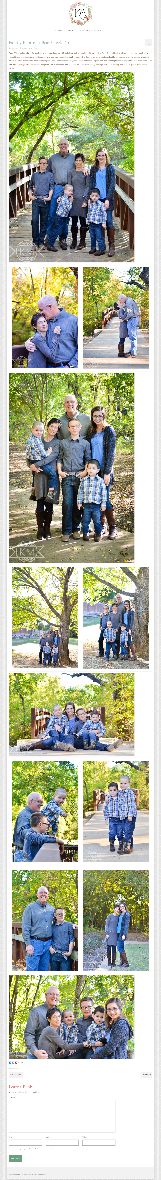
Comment (12, 1097)
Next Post (147, 1075)
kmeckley (15, 48)
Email (47, 1137)
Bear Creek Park (14, 1068)
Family (30, 48)
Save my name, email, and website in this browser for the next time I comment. (35, 1149)
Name (10, 1137)
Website (84, 1137)
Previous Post (15, 1075)
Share (20, 1063)
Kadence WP (42, 1174)
